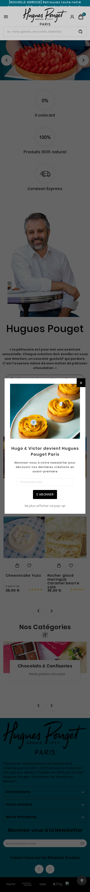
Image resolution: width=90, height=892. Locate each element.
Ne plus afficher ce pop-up (45, 506)
